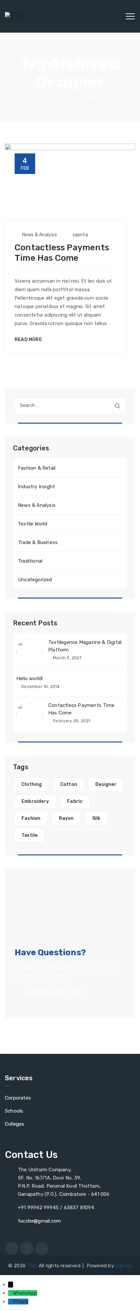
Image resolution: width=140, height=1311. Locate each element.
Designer (106, 784)
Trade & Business (38, 542)
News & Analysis (39, 235)
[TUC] (16, 16)
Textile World (33, 524)
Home (46, 97)
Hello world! (29, 678)
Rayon (66, 818)
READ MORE (28, 339)
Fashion (30, 818)
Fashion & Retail (36, 468)
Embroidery (35, 801)
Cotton (68, 784)
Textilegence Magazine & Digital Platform (84, 646)
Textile (29, 835)
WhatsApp (25, 1293)
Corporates (18, 1098)
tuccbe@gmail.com (39, 1221)
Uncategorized (35, 580)
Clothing (31, 784)
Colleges (14, 1124)
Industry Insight (36, 487)
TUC (32, 1266)
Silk (96, 818)
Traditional (30, 561)
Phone (20, 1301)
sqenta (80, 235)
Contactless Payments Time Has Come (62, 252)
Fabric (74, 801)
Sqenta (123, 1266)
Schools (14, 1111)
